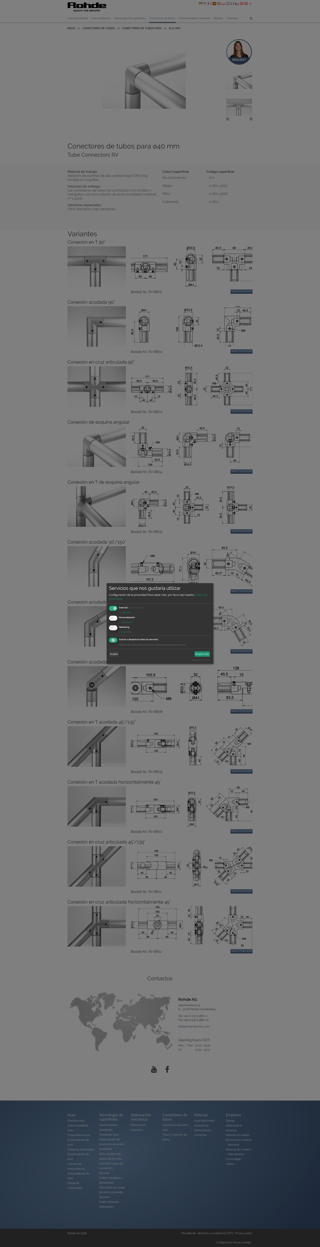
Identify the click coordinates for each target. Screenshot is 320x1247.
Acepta (114, 654)
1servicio (125, 612)
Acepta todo (202, 654)
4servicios (125, 622)
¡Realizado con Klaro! (201, 660)
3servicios (125, 632)
